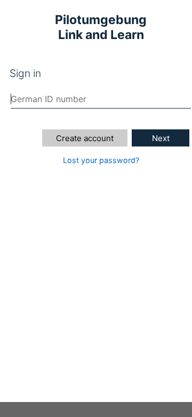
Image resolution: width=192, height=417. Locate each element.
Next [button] (161, 138)
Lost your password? (101, 160)
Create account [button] (85, 138)
